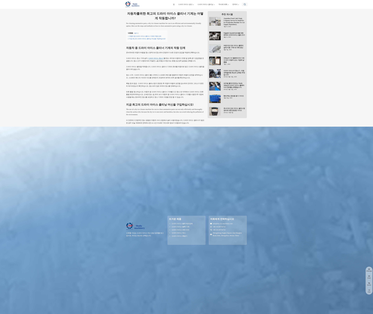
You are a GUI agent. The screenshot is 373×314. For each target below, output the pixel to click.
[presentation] (215, 21)
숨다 (136, 33)
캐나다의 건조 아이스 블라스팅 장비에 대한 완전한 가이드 (234, 109)
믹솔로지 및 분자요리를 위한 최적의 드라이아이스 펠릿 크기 (234, 34)
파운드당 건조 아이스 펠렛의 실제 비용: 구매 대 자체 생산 (233, 46)
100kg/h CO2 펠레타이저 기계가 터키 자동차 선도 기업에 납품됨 (234, 60)
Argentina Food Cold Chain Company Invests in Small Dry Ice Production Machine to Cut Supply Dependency (234, 21)
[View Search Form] (245, 4)
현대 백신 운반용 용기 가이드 (234, 96)
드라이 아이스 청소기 (156, 58)
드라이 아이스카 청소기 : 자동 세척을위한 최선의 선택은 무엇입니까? (234, 73)
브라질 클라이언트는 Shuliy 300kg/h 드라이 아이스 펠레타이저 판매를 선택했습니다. (234, 85)
